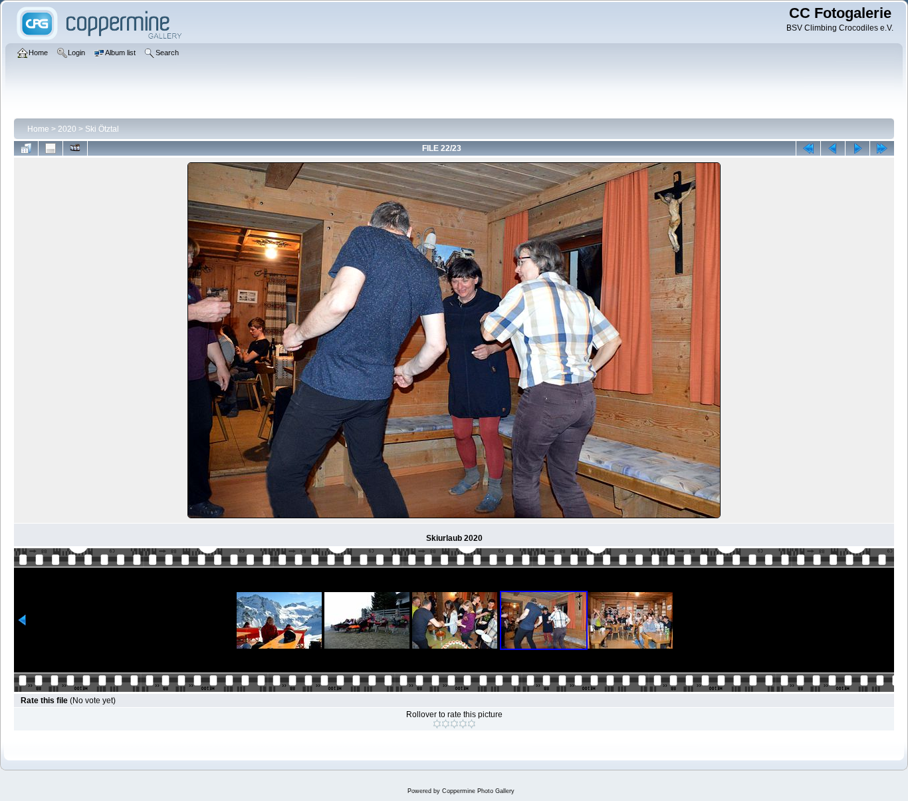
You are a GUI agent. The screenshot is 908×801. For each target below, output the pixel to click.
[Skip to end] (882, 148)
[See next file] (857, 148)
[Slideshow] (75, 148)
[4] (463, 723)
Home (38, 129)
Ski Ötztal (102, 129)
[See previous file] (833, 148)
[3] (454, 723)
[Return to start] (808, 148)
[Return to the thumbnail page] (26, 148)
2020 (67, 129)
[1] (437, 723)
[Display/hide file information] (50, 148)
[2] (445, 723)
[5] (471, 723)
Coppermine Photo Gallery (478, 791)
